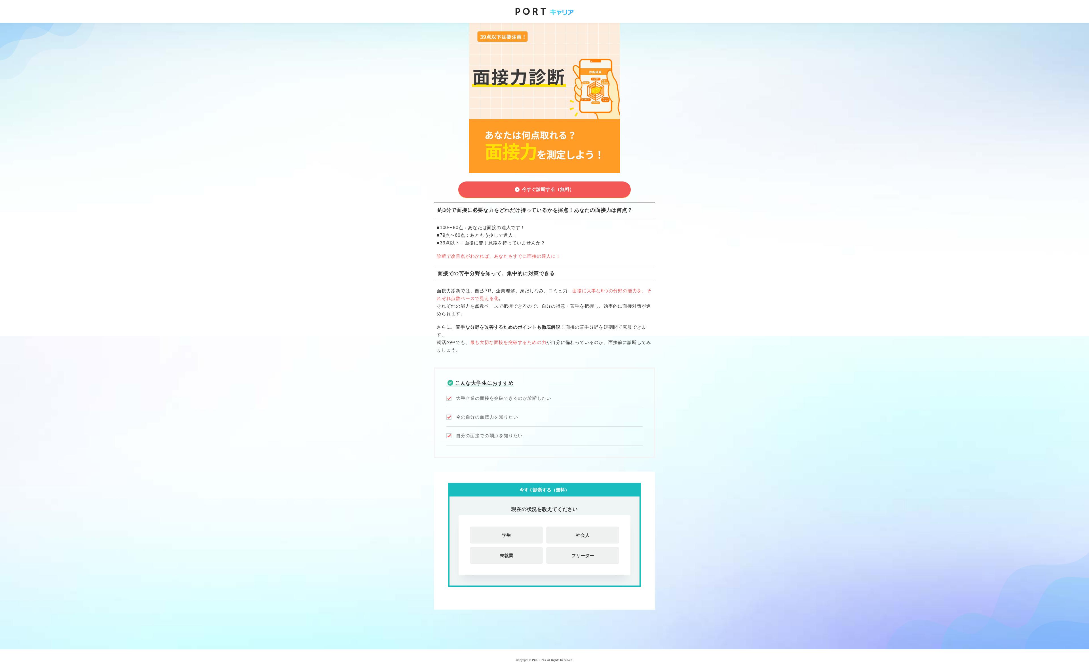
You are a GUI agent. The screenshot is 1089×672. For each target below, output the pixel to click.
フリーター (582, 555)
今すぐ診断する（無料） (548, 189)
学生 (506, 535)
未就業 (506, 555)
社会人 (583, 535)
